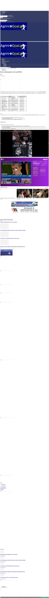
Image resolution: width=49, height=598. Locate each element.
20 (0, 488)
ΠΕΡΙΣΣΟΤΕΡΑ (4, 63)
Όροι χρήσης (3, 586)
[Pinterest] (7, 77)
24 (3, 488)
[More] (12, 77)
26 (5, 488)
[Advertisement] (24, 36)
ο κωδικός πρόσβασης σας (10, 16)
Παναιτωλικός (3, 59)
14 (1, 487)
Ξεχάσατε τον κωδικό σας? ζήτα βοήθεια (5, 18)
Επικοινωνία (3, 13)
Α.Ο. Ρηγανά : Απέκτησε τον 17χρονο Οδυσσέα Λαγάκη (9, 577)
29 (2, 489)
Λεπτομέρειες (45, 597)
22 (2, 488)
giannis (1, 74)
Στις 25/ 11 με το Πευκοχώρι (8, 219)
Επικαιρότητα (3, 69)
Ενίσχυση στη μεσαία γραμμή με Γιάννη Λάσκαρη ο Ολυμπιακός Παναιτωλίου (12, 246)
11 (4, 486)
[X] (4, 77)
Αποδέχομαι (42, 597)
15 (2, 487)
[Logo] (13, 49)
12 (5, 486)
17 (3, 487)
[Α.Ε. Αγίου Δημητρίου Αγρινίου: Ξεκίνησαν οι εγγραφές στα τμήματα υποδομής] (4, 228)
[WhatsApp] (10, 77)
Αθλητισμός (4, 64)
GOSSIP (3, 62)
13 (0, 487)
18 (4, 487)
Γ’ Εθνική (3, 60)
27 (0, 489)
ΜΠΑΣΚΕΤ (4, 65)
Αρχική (3, 58)
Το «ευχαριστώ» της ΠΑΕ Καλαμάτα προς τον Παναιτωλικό (9, 238)
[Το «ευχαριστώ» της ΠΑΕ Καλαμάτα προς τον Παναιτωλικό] (2, 564)
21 (1, 488)
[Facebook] (1, 77)
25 (4, 488)
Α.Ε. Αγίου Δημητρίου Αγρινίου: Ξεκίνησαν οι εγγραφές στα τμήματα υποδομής (12, 230)
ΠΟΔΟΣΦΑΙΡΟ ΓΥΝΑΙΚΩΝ (5, 61)
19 (5, 487)
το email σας (8, 20)
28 (1, 489)
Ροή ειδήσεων (3, 12)
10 (3, 486)
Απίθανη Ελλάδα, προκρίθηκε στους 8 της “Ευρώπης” (8, 554)
